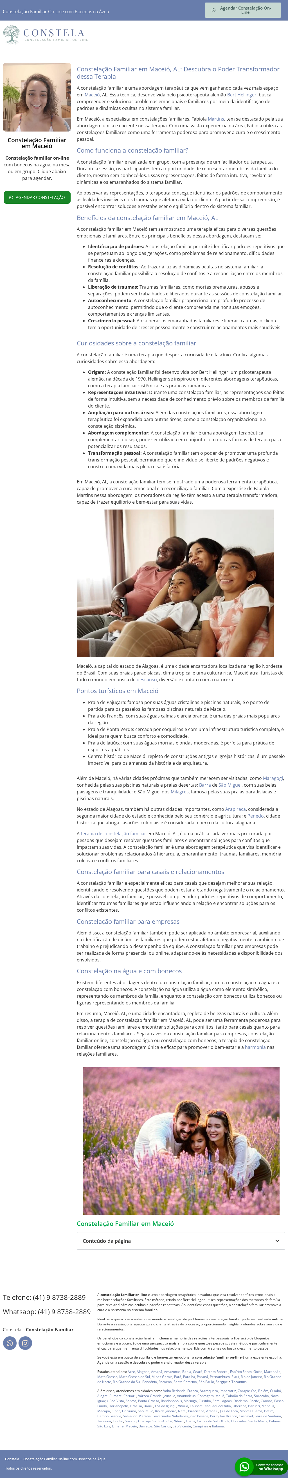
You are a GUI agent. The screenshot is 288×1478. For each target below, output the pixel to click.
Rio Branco (228, 1416)
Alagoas (143, 1371)
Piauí (235, 1376)
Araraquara (209, 1390)
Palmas (275, 1421)
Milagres (180, 792)
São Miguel (230, 785)
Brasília (136, 1406)
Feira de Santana (268, 1416)
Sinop (116, 1411)
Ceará (197, 1371)
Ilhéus (190, 1421)
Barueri (254, 1406)
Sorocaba (261, 1395)
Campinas (200, 1426)
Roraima (165, 1381)
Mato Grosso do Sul (134, 1376)
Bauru (148, 1406)
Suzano (130, 1421)
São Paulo (206, 1381)
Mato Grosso (107, 1376)
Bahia (186, 1371)
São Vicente (182, 1426)
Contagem (205, 1395)
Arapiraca (235, 809)
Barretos (145, 1426)
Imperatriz (228, 1390)
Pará (177, 1376)
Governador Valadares (170, 1416)
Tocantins (239, 1381)
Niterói (179, 1421)
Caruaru (129, 1395)
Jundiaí (118, 1421)
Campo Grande (109, 1416)
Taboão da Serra (239, 1395)
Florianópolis (119, 1406)
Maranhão (272, 1371)
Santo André (162, 1421)
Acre (131, 1371)
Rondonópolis (171, 1400)
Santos (131, 1400)
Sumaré (115, 1395)
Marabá (144, 1416)
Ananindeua (186, 1395)
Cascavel (246, 1416)
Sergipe (222, 1381)
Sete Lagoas (222, 1400)
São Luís (103, 1426)
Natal (182, 1411)
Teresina (104, 1421)
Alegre (102, 1395)
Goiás (257, 1371)
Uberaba (239, 1406)
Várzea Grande (150, 1395)
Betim (268, 1411)
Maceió (92, 95)
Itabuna (218, 1426)
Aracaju (212, 1411)
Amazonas (172, 1371)
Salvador (130, 1416)
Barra (205, 785)
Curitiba (205, 1400)
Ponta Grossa (148, 1400)
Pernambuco (220, 1376)
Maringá (190, 1400)
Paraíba (189, 1376)
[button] (277, 1241)
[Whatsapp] (10, 1343)
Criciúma (129, 1411)
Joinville (169, 1395)
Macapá (103, 1411)
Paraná (202, 1376)
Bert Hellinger (241, 95)
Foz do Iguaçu (165, 1406)
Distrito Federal (216, 1371)
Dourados (239, 1421)
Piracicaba (196, 1411)
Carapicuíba (247, 1390)
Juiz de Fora (229, 1411)
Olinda (224, 1421)
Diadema (240, 1400)
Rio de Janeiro (251, 1376)
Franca (192, 1390)
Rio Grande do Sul (127, 1381)
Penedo (256, 816)
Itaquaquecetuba (217, 1406)
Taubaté (196, 1406)
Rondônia (149, 1381)
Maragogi (273, 778)
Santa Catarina (185, 1381)
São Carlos (162, 1426)
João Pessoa (199, 1416)
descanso (147, 679)
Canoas (267, 1400)
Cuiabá (275, 1390)
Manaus (268, 1406)
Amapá (156, 1371)
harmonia (255, 1047)
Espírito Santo (241, 1371)
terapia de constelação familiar (113, 833)
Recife (254, 1400)
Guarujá (144, 1421)
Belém (263, 1390)
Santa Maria (257, 1421)
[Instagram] (25, 1343)
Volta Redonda (174, 1390)
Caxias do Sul (207, 1421)
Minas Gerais (162, 1376)
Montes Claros (251, 1411)
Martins (216, 119)
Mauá (219, 1395)
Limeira (118, 1426)
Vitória (183, 1406)
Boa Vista (116, 1400)
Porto (214, 1416)
